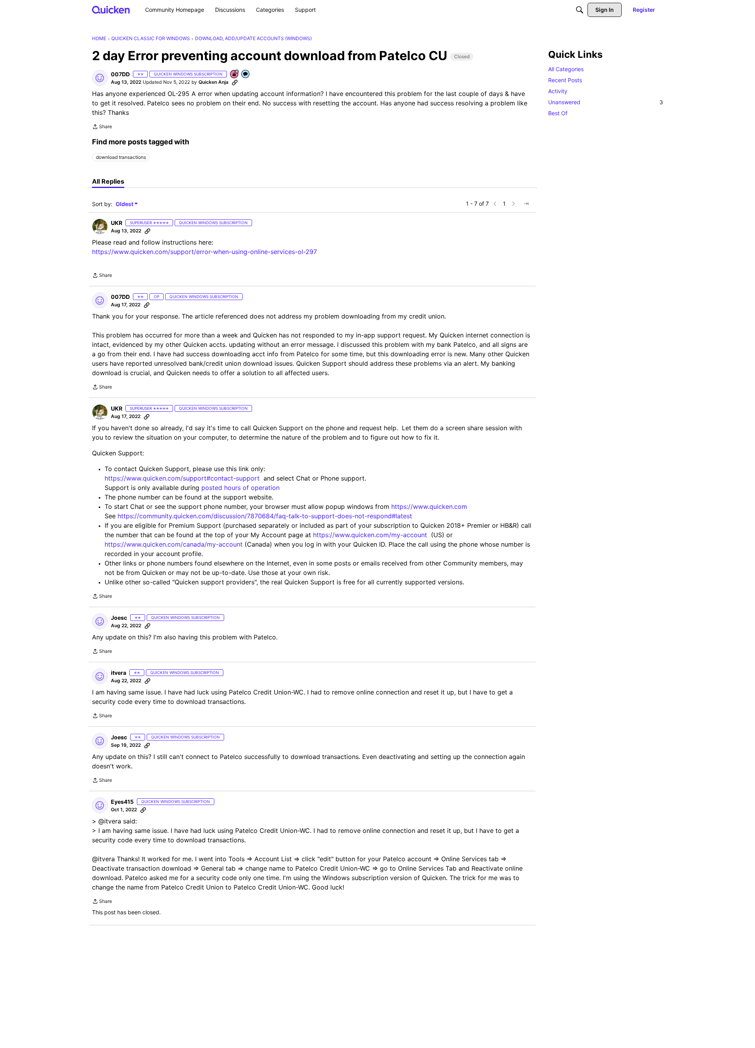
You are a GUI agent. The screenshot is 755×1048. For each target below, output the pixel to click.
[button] (100, 78)
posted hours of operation (240, 488)
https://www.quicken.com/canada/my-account (174, 544)
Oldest (125, 204)
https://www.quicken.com (429, 506)
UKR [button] (116, 222)
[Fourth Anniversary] (234, 74)
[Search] (580, 10)
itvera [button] (118, 672)
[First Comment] (245, 74)
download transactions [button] (121, 157)
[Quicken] (111, 9)
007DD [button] (120, 74)
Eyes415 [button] (122, 801)
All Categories (566, 69)
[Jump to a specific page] (526, 203)
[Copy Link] (234, 82)
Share (102, 127)
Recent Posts (565, 80)
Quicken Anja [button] (213, 82)
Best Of (557, 113)
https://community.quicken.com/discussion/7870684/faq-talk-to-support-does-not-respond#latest (265, 516)
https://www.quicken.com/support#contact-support (182, 478)
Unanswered (605, 102)
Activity (557, 91)
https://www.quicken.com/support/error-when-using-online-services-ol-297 (204, 252)
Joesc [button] (119, 617)
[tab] (108, 181)
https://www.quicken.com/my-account (370, 535)
